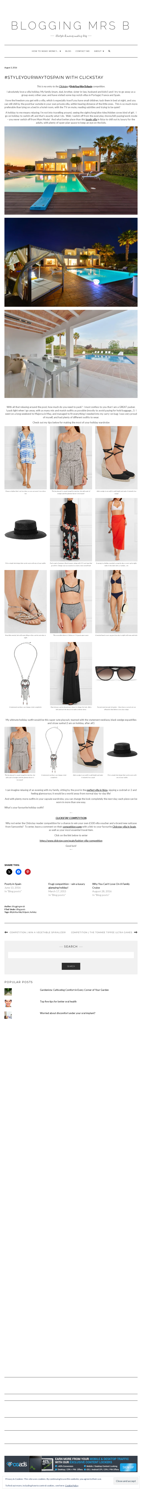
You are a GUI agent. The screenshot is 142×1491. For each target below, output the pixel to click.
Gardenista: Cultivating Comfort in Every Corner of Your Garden (74, 989)
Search (71, 966)
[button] (71, 172)
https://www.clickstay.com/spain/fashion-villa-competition (71, 840)
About (98, 51)
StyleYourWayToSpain (81, 86)
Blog (68, 51)
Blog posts (20, 909)
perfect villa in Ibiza (97, 790)
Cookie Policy (71, 1485)
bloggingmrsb (18, 906)
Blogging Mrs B (71, 25)
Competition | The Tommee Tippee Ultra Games (101, 932)
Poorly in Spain (12, 883)
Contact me (83, 51)
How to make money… (45, 51)
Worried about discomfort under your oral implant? (67, 1013)
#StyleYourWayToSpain (19, 912)
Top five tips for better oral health (58, 1001)
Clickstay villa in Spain (124, 826)
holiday (33, 912)
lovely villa (91, 119)
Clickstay (63, 86)
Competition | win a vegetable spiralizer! (38, 932)
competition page (72, 826)
